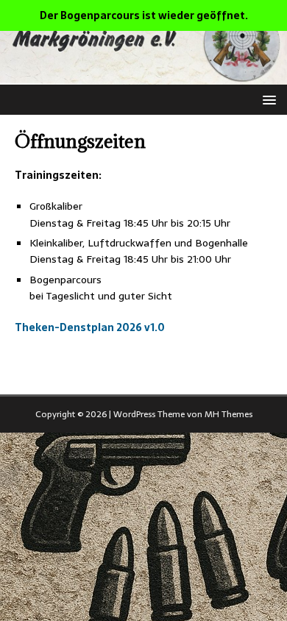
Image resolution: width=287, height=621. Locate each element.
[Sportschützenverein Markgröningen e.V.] (143, 76)
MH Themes (228, 414)
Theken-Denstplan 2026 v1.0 (90, 327)
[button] (266, 99)
